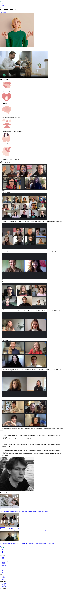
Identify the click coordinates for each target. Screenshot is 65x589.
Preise (2, 3)
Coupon (3, 5)
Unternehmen (3, 563)
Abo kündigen (3, 577)
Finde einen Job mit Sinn (3, 12)
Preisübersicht (3, 562)
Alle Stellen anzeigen (2, 546)
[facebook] (2, 550)
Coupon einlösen (4, 566)
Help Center (3, 576)
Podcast (3, 558)
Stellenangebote (4, 571)
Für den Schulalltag (4, 583)
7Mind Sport (3, 584)
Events (2, 559)
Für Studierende (4, 565)
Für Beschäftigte (4, 586)
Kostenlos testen (5, 6)
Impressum (3, 579)
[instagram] (2, 549)
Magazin (3, 4)
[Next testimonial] (2, 430)
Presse (2, 572)
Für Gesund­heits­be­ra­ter (4, 585)
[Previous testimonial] (1, 430)
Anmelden (1, 6)
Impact (2, 570)
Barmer (3, 564)
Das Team (3, 569)
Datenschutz (3, 578)
